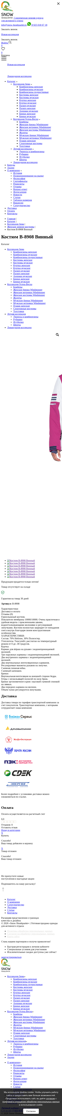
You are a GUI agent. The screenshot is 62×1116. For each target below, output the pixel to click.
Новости (17, 1084)
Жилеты (17, 298)
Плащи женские (21, 306)
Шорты (17, 325)
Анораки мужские (22, 276)
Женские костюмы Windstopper (29, 295)
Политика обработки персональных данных (30, 931)
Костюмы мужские (23, 262)
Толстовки (18, 311)
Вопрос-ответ (20, 1078)
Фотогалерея (19, 1081)
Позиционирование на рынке (28, 1068)
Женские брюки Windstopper (27, 289)
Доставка (12, 907)
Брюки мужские (21, 281)
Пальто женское (21, 273)
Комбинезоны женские (25, 252)
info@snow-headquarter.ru (14, 25)
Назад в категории (10, 830)
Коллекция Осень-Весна (19, 284)
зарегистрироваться (11, 957)
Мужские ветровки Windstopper (29, 303)
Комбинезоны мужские (25, 254)
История (17, 1065)
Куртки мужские (21, 268)
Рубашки (17, 319)
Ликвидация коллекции (19, 327)
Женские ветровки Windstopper (29, 292)
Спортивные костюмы (24, 308)
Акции (10, 1057)
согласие (50, 1098)
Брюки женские (21, 279)
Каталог (11, 899)
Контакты (12, 913)
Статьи (10, 910)
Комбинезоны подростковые (28, 257)
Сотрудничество (15, 904)
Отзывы (17, 1076)
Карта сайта (13, 936)
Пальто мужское (21, 271)
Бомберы (17, 287)
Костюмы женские (22, 260)
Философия (19, 1070)
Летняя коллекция (16, 314)
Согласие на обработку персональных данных (31, 933)
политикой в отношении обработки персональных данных (31, 1101)
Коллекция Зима (15, 249)
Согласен (31, 1111)
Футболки (18, 322)
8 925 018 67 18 (39, 25)
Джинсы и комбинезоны (25, 316)
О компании (13, 902)
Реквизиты (18, 1073)
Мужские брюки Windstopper (28, 300)
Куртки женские (21, 265)
